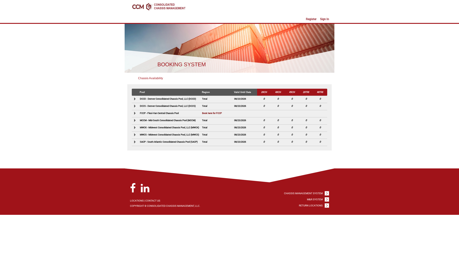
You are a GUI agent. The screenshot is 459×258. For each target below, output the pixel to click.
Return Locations (311, 205)
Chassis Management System (303, 193)
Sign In (324, 19)
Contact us (152, 200)
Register (311, 19)
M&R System (315, 199)
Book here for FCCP (212, 113)
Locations (137, 200)
